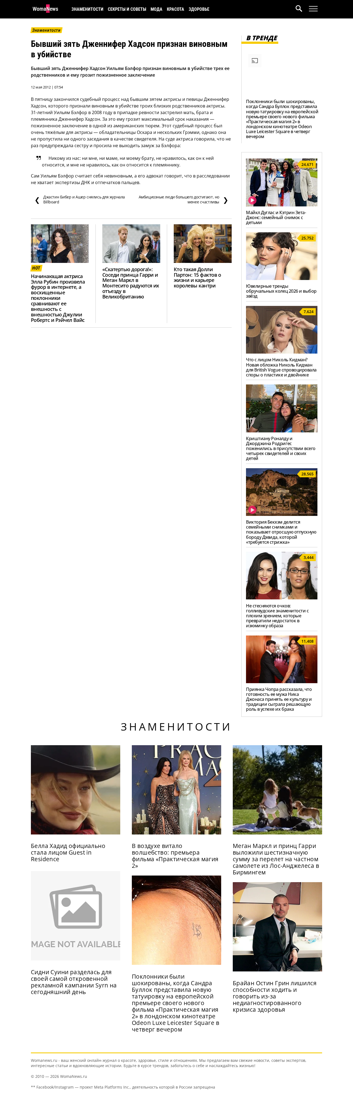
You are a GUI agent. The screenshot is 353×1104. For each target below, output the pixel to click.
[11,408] (281, 681)
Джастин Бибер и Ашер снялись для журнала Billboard (79, 199)
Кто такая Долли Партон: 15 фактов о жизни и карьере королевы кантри (197, 277)
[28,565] (281, 514)
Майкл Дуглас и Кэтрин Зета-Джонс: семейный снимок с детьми (276, 217)
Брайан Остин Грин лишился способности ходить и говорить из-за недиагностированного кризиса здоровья (275, 996)
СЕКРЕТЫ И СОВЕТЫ (127, 9)
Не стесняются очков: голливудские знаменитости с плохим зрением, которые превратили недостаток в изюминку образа (277, 616)
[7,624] (281, 352)
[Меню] (313, 8)
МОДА (156, 9)
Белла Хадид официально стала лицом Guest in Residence (68, 852)
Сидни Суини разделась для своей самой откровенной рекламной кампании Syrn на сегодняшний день (74, 982)
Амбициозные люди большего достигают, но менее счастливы (183, 199)
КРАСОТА (175, 9)
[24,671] (281, 205)
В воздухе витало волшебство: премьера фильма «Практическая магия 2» (175, 855)
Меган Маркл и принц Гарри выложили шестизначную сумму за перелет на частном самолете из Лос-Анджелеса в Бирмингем (276, 859)
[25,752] (281, 278)
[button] (302, 9)
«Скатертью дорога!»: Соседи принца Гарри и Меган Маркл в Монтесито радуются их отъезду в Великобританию (130, 283)
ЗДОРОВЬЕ (199, 9)
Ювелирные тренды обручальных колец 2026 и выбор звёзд (281, 291)
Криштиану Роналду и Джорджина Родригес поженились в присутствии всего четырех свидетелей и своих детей (280, 448)
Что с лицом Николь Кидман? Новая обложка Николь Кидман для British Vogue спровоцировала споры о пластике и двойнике (281, 367)
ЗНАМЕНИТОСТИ (87, 9)
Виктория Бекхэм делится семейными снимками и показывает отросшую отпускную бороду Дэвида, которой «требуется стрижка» (281, 532)
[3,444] (281, 598)
